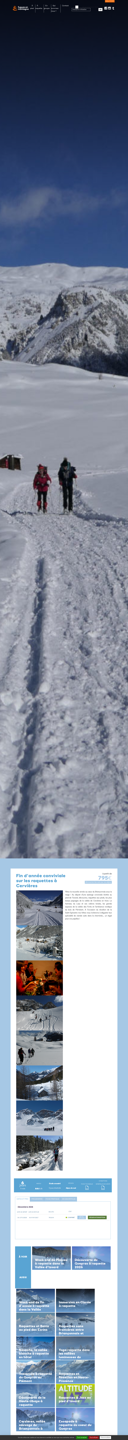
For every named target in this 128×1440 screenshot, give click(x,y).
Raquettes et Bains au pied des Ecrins (34, 1328)
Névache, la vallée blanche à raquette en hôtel (34, 1353)
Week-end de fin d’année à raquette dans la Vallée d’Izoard (34, 1307)
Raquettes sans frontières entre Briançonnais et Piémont (71, 1331)
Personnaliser (105, 1437)
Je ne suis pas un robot (90, 7)
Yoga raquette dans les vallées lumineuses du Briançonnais (74, 1355)
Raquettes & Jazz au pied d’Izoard (75, 1399)
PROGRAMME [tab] (37, 1199)
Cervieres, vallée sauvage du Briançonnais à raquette (32, 1426)
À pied (32, 7)
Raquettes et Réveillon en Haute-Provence (74, 1377)
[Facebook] (105, 9)
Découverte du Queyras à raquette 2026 (90, 1263)
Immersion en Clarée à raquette (75, 1304)
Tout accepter (82, 1437)
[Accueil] (21, 8)
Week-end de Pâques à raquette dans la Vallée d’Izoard (51, 1263)
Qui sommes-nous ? (55, 8)
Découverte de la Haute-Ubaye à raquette (32, 1401)
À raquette (38, 7)
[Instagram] (109, 9)
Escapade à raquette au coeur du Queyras (75, 1425)
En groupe (47, 7)
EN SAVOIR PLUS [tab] (68, 1199)
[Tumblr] (113, 9)
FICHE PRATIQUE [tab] (52, 1199)
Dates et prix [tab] (22, 1199)
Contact (65, 6)
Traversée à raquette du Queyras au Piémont (35, 1377)
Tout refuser (94, 1437)
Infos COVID (110, 1)
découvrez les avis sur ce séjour (98, 882)
